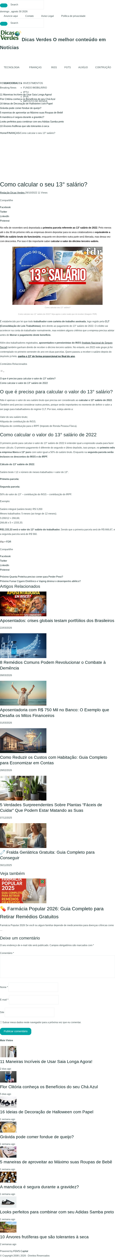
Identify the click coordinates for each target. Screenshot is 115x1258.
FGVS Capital (20, 1251)
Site (2, 1012)
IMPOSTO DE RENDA (35, 101)
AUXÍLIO (83, 67)
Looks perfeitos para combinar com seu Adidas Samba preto (32, 121)
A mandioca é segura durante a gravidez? (22, 117)
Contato (29, 16)
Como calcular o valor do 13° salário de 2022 (24, 383)
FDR (8, 541)
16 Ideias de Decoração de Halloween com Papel (26, 103)
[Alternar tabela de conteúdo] (2, 371)
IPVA (26, 96)
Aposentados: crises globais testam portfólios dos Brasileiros (57, 620)
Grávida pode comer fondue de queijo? (20, 108)
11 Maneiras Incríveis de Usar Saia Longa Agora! (46, 1061)
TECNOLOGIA (11, 67)
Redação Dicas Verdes (12, 192)
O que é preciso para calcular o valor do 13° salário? (28, 378)
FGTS (67, 67)
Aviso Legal (47, 16)
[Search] (3, 5)
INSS (54, 67)
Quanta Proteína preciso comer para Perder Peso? (31, 576)
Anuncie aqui (11, 16)
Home (3, 133)
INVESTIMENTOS (33, 83)
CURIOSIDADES (13, 83)
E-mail (4, 999)
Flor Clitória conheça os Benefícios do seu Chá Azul (49, 1086)
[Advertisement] (57, 158)
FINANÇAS (35, 67)
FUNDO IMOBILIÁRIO (35, 87)
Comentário (7, 953)
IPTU (26, 92)
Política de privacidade (73, 16)
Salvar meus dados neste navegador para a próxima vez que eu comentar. (42, 1022)
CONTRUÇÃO (103, 67)
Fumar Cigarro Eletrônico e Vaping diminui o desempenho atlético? (40, 581)
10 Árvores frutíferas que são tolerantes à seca (24, 126)
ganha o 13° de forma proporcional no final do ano (46, 356)
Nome (4, 987)
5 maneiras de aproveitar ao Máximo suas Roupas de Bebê (31, 112)
